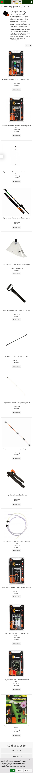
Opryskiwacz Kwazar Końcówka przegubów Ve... (16, 126)
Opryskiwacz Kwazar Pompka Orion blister (16, 310)
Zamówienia (16, 757)
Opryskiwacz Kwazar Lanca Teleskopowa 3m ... (16, 219)
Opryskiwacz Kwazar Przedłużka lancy (16, 356)
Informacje (16, 750)
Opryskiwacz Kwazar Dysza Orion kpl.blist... (16, 79)
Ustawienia (28, 770)
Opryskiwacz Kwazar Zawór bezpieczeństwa (16, 587)
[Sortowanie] (30, 45)
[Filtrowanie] (26, 45)
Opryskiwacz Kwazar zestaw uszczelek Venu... (16, 727)
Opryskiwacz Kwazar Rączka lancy (17, 495)
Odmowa (19, 770)
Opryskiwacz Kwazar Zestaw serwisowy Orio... (16, 681)
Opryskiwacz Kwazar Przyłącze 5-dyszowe (16, 449)
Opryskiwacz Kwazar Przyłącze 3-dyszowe (16, 403)
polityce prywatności (19, 766)
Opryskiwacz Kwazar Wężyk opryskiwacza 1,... (16, 542)
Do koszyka (16, 89)
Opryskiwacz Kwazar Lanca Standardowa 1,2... (16, 173)
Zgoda (12, 770)
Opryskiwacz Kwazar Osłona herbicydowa (16, 264)
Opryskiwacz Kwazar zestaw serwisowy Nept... (16, 634)
